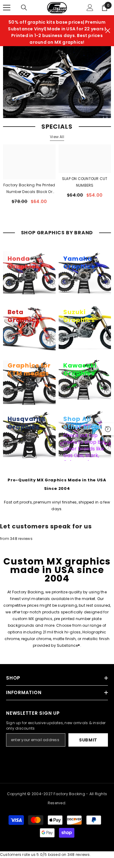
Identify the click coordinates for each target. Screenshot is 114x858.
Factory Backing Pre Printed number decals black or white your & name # (29, 188)
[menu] (6, 7)
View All (57, 136)
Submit (88, 740)
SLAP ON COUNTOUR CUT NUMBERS (85, 182)
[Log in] (90, 7)
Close (108, 31)
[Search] (24, 7)
